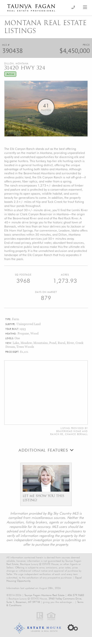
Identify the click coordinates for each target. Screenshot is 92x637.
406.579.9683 (75, 595)
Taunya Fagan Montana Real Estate (44, 595)
